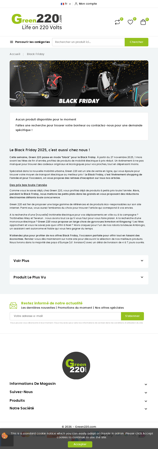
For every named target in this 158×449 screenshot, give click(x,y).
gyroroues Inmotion (103, 222)
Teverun (38, 218)
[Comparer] (117, 22)
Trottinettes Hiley (20, 218)
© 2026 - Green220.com (79, 427)
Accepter (80, 444)
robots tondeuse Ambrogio (128, 225)
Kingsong (125, 222)
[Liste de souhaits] (130, 22)
